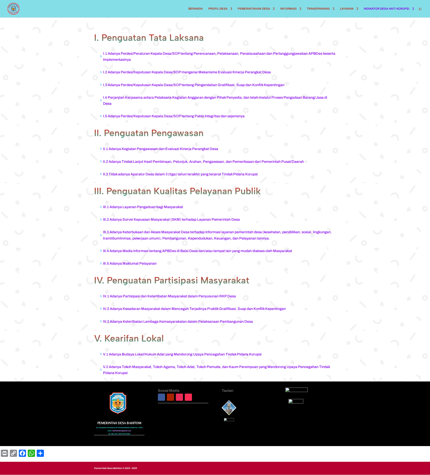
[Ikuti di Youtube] (170, 397)
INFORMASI (288, 8)
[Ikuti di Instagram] (179, 397)
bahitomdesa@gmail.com (121, 430)
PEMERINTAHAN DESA (254, 8)
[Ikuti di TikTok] (188, 397)
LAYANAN (347, 8)
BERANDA (195, 8)
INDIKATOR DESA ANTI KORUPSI (386, 8)
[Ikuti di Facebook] (161, 397)
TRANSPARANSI (318, 8)
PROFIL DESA (218, 8)
